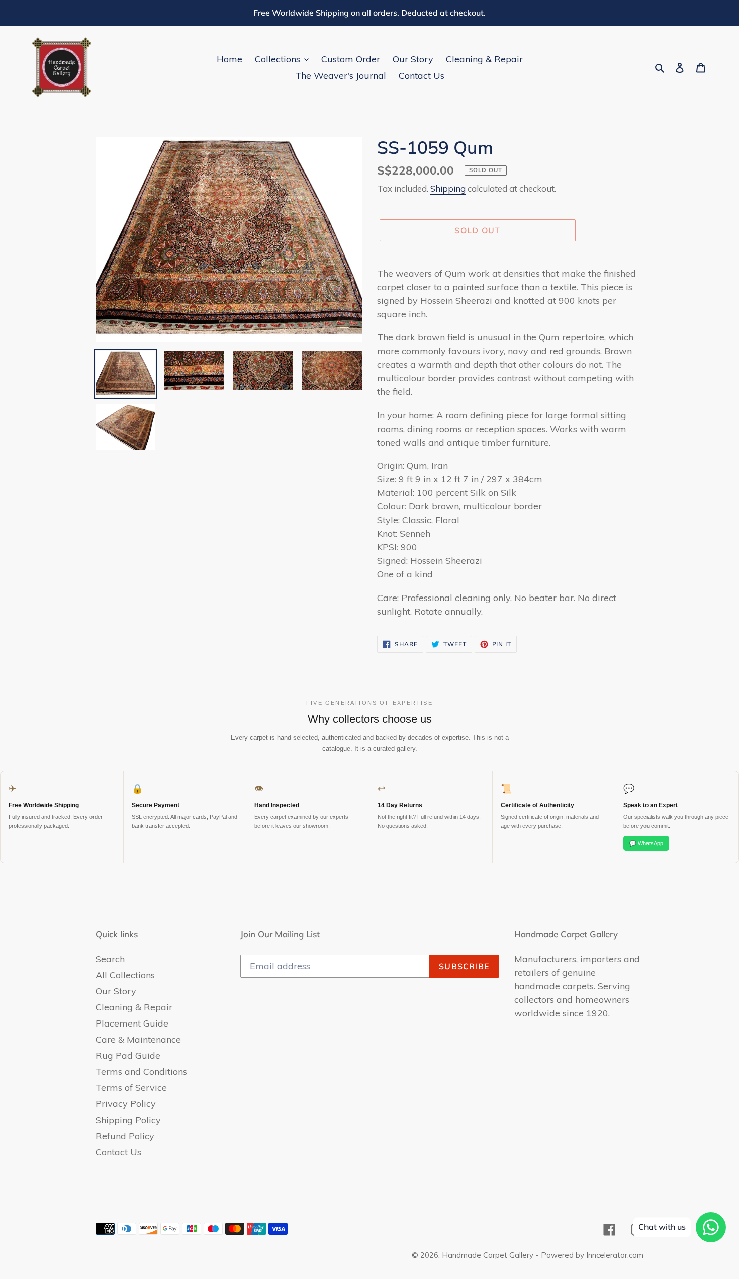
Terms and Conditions (141, 1071)
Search (110, 959)
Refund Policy (125, 1136)
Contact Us (118, 1152)
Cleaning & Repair (134, 1007)
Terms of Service (131, 1087)
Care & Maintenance (138, 1039)
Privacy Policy (126, 1104)
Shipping (448, 188)
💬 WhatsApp (646, 843)
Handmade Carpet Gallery (487, 1255)
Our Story (116, 991)
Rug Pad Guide (128, 1055)
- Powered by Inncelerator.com (589, 1255)
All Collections (125, 975)
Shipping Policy (128, 1120)
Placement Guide (132, 1023)
